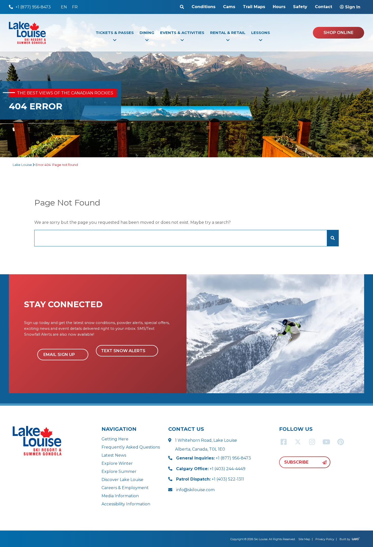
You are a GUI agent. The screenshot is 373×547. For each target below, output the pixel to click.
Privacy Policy (324, 539)
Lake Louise (22, 165)
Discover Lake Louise (122, 479)
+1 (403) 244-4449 (210, 468)
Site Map (304, 539)
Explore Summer (119, 471)
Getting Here (114, 439)
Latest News (113, 455)
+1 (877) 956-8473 (213, 458)
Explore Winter (117, 463)
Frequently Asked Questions (130, 447)
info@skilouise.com (195, 489)
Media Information (120, 495)
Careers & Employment (125, 487)
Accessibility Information (125, 504)
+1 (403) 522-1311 (210, 479)
